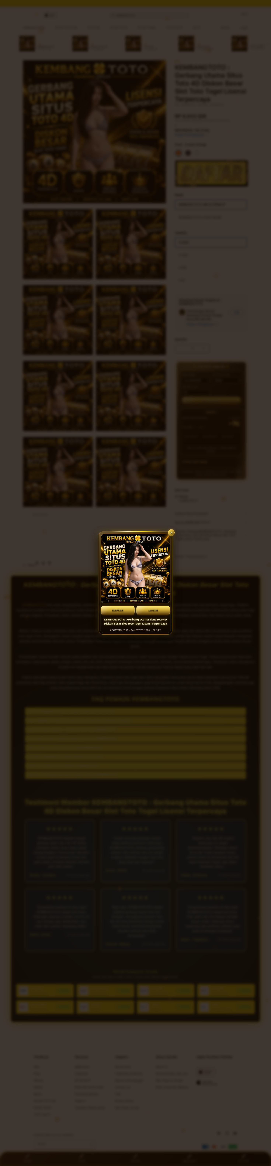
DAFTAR (118, 610)
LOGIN (153, 610)
